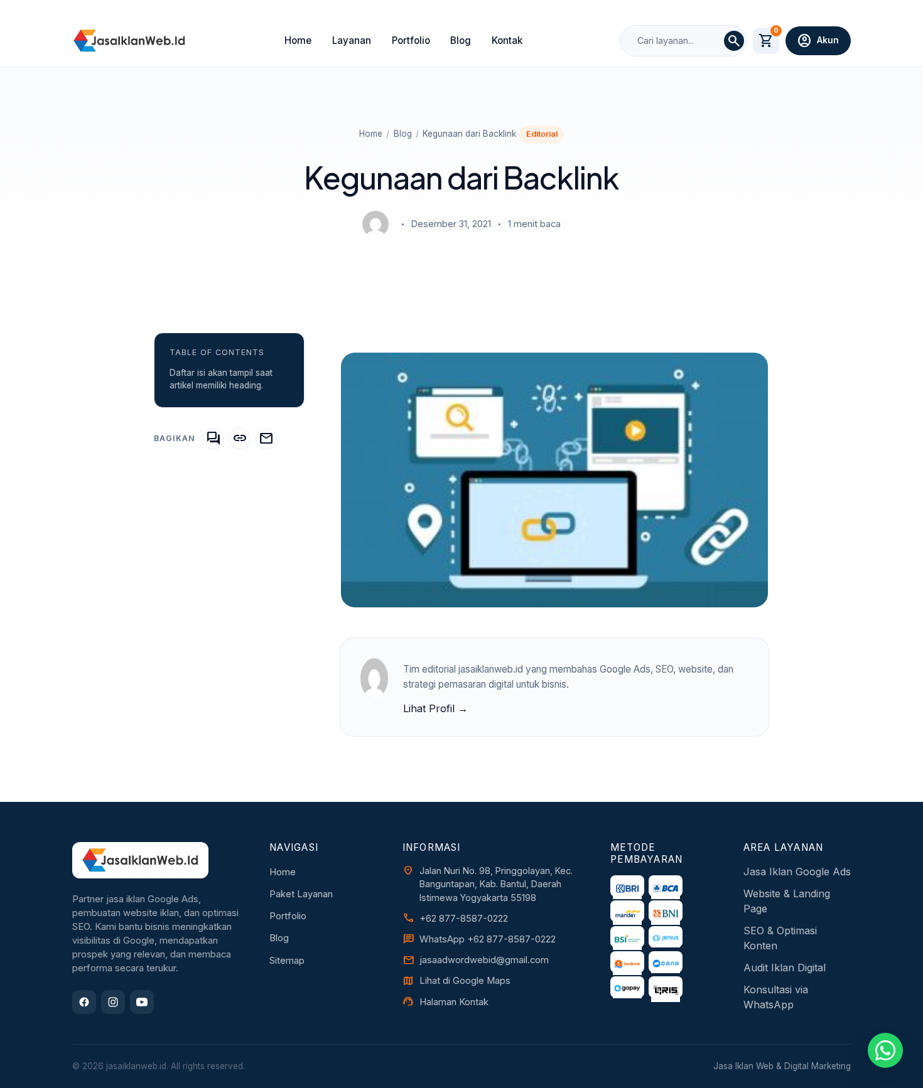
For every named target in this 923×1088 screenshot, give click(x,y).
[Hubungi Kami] (885, 1050)
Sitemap (287, 960)
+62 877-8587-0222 (463, 918)
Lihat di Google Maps (464, 980)
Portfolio (411, 40)
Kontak (507, 40)
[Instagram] (113, 1002)
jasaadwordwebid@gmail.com (484, 960)
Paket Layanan (301, 894)
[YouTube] (142, 1002)
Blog (460, 40)
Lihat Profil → (435, 708)
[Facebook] (84, 1002)
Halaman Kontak (453, 1002)
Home (297, 40)
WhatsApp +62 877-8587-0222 (487, 939)
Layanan (351, 40)
